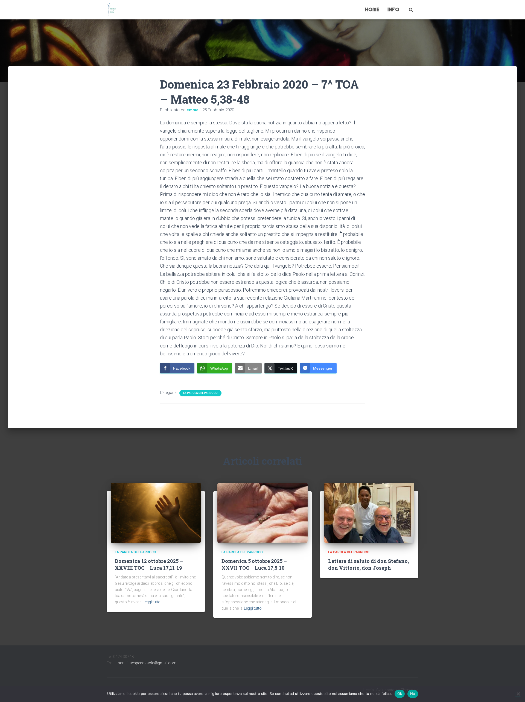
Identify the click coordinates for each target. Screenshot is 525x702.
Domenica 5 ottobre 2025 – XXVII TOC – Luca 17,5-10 (254, 564)
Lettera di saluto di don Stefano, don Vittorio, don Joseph (368, 564)
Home (372, 9)
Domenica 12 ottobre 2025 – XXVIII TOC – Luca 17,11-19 (149, 564)
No (412, 693)
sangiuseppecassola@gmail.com (147, 663)
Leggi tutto (152, 602)
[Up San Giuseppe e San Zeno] (112, 10)
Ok (399, 693)
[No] (518, 694)
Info (393, 9)
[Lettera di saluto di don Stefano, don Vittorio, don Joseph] (369, 512)
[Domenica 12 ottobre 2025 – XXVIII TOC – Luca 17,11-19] (156, 512)
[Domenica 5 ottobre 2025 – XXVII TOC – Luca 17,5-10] (262, 512)
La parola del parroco (200, 392)
